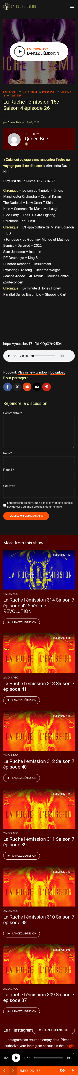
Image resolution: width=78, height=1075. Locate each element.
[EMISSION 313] (39, 653)
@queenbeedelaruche (53, 1030)
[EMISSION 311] (39, 808)
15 (5, 1058)
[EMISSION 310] (39, 886)
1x (68, 1058)
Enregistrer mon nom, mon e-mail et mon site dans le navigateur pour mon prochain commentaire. (40, 504)
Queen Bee (14, 122)
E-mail (8, 470)
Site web (9, 486)
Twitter (15, 95)
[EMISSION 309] (39, 964)
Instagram (29, 92)
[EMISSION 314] (39, 569)
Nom (7, 453)
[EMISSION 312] (39, 731)
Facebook (9, 92)
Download (57, 372)
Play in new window (32, 372)
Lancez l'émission (24, 622)
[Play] (16, 1058)
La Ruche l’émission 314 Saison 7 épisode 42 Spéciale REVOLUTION (38, 605)
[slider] (48, 1057)
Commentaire (12, 413)
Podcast (48, 92)
